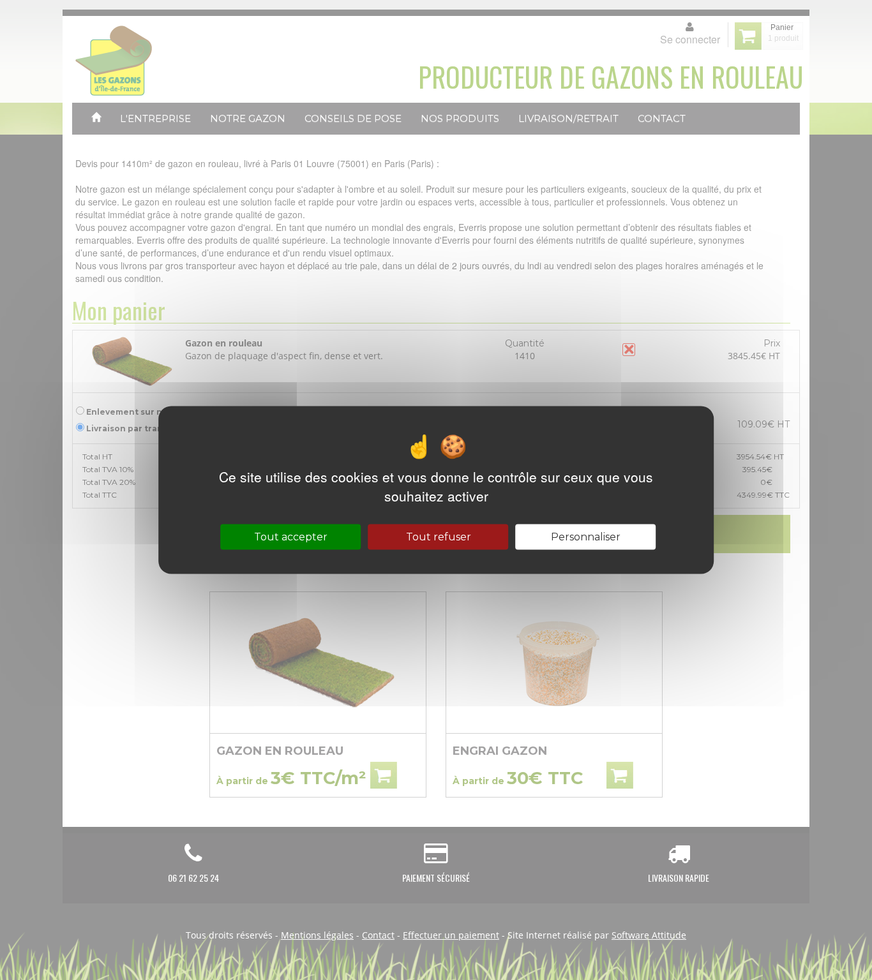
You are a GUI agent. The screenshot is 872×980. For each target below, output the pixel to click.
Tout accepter (290, 537)
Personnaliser (585, 537)
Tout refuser (438, 537)
